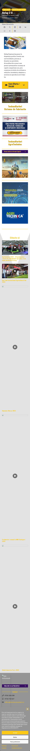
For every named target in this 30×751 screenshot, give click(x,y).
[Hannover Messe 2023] (15, 347)
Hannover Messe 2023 (9, 411)
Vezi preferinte (15, 742)
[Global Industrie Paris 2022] (15, 606)
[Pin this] (20, 27)
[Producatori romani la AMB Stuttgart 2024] (15, 475)
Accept (15, 733)
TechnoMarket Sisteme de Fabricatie (15, 108)
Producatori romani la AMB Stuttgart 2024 (13, 540)
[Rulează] (15, 43)
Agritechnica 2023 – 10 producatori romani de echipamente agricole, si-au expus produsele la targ (14, 258)
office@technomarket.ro (14, 702)
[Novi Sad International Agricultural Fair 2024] (15, 271)
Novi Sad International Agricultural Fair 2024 (14, 281)
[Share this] (4, 27)
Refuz (15, 737)
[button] (27, 709)
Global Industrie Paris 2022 (10, 670)
